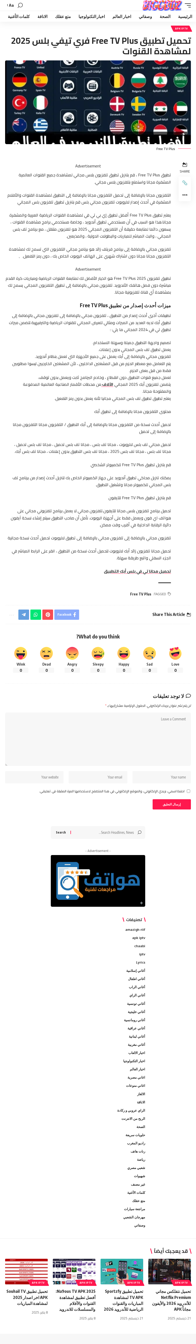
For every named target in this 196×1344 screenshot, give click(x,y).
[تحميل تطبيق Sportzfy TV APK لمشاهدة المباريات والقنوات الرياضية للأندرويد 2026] (122, 1271)
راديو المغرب (136, 1143)
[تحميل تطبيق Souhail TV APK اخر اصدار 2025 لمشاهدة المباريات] (26, 1271)
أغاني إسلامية (135, 970)
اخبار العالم (137, 1069)
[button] (186, 5)
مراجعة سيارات (134, 1209)
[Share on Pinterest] (47, 615)
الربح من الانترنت (133, 1118)
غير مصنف (138, 1184)
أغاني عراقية (136, 1028)
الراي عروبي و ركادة (131, 1110)
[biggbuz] (162, 5)
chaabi (139, 946)
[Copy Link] (185, 183)
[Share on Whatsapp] (35, 615)
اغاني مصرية (136, 1077)
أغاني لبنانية (137, 1036)
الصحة (141, 1127)
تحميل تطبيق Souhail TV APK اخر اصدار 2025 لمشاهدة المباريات (27, 1297)
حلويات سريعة (135, 1135)
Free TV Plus (140, 594)
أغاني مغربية (136, 1044)
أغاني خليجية (136, 1012)
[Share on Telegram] (23, 615)
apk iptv (181, 28)
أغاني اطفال (136, 979)
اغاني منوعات (135, 1085)
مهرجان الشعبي (134, 1217)
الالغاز (141, 1094)
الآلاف (107, 384)
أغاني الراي (137, 995)
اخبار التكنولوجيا (134, 1061)
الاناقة (141, 1102)
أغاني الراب (137, 987)
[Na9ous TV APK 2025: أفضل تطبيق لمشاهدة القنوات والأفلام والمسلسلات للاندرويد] (74, 1271)
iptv (142, 954)
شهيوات (139, 1176)
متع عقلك (138, 1201)
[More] (185, 195)
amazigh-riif (135, 929)
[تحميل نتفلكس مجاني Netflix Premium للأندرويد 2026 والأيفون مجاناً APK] (169, 1271)
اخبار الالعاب (136, 1053)
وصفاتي (139, 1225)
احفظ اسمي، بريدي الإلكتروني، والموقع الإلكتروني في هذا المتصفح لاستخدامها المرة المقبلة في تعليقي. (112, 791)
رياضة (141, 1159)
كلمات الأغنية (136, 1192)
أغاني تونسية (136, 1003)
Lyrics (140, 962)
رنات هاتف (138, 1151)
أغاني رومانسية (134, 1020)
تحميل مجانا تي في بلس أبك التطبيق (137, 571)
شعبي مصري (136, 1168)
